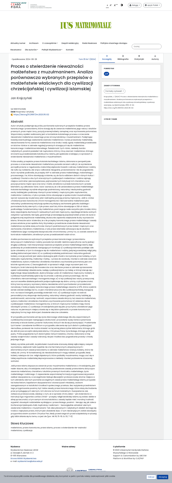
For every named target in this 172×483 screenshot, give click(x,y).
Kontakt (70, 49)
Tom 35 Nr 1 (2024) (87, 59)
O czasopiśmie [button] (49, 43)
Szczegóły (107, 59)
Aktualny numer (18, 43)
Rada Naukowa (89, 43)
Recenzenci (16, 49)
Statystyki (139, 59)
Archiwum (33, 43)
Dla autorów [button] (31, 49)
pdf (106, 73)
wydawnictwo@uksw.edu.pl (29, 461)
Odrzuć (151, 477)
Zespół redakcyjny (70, 43)
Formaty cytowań (113, 91)
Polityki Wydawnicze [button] (51, 49)
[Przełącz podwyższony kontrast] (121, 5)
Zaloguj (135, 5)
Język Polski (153, 5)
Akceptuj (163, 477)
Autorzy (155, 59)
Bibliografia (123, 59)
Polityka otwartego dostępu (114, 43)
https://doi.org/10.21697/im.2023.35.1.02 (31, 114)
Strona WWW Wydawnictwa (23, 458)
